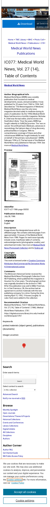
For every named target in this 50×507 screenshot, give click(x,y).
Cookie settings (14, 479)
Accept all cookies (25, 492)
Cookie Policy (17, 483)
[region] (25, 483)
